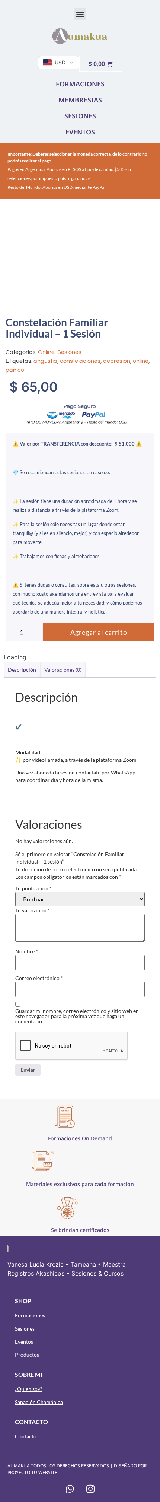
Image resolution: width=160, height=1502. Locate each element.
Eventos (24, 1341)
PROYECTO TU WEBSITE (32, 1472)
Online (46, 352)
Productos (27, 1355)
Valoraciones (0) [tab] (62, 669)
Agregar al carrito (98, 632)
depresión (116, 361)
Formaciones (30, 1315)
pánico (15, 370)
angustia (45, 361)
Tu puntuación (33, 888)
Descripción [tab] (22, 669)
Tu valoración (32, 910)
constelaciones (80, 361)
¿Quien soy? (28, 1389)
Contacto (25, 1436)
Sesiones (69, 352)
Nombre (26, 951)
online (140, 361)
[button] (80, 14)
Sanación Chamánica (39, 1402)
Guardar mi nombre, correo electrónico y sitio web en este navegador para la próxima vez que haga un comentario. (77, 1016)
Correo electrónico (39, 978)
